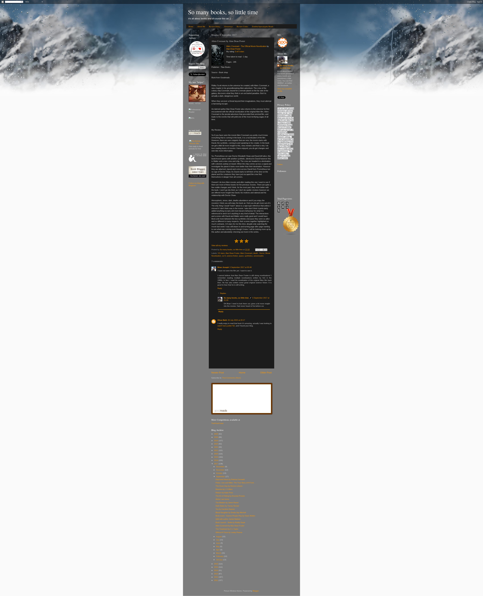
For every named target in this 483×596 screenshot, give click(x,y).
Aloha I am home (222, 499)
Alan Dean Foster (233, 49)
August (219, 537)
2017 (216, 464)
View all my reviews (219, 245)
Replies (223, 293)
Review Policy (214, 26)
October (219, 473)
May (218, 546)
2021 (216, 450)
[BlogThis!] (259, 250)
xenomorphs (259, 256)
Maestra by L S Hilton (224, 489)
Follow (280, 164)
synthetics (249, 256)
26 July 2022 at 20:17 (236, 320)
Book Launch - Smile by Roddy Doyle (230, 522)
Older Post (266, 372)
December (220, 467)
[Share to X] (261, 250)
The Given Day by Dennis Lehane (229, 486)
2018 (216, 460)
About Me (201, 26)
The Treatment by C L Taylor (227, 529)
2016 (216, 564)
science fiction (232, 256)
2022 (216, 447)
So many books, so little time (223, 12)
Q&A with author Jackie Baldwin (228, 519)
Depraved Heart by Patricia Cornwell (230, 479)
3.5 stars (221, 253)
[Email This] (256, 250)
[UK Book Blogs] (291, 235)
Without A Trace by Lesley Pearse (229, 532)
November (220, 470)
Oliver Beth (222, 320)
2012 (216, 577)
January (219, 560)
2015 (216, 567)
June (218, 543)
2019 (216, 457)
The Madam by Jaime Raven (227, 503)
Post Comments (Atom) (231, 378)
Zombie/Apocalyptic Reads (262, 26)
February (220, 556)
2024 (216, 441)
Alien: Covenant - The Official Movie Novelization (246, 46)
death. (255, 253)
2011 (216, 580)
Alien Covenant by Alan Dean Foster (230, 526)
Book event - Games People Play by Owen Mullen (235, 516)
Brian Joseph (223, 267)
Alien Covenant (246, 253)
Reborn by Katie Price (224, 493)
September (220, 477)
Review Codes (242, 26)
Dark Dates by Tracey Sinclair (227, 506)
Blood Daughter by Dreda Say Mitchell (231, 512)
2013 (216, 574)
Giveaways (228, 26)
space (241, 256)
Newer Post (217, 372)
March (219, 553)
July (218, 540)
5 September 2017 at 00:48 (241, 267)
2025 (216, 437)
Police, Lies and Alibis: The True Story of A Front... (235, 483)
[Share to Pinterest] (266, 250)
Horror (261, 253)
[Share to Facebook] (263, 250)
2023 (216, 444)
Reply (219, 288)
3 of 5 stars (239, 52)
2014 (216, 570)
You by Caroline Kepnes (225, 509)
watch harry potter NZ (226, 326)
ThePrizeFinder (217, 423)
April (218, 550)
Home (191, 26)
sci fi (224, 256)
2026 (216, 434)
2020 (216, 454)
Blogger (256, 591)
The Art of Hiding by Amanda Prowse (230, 496)
